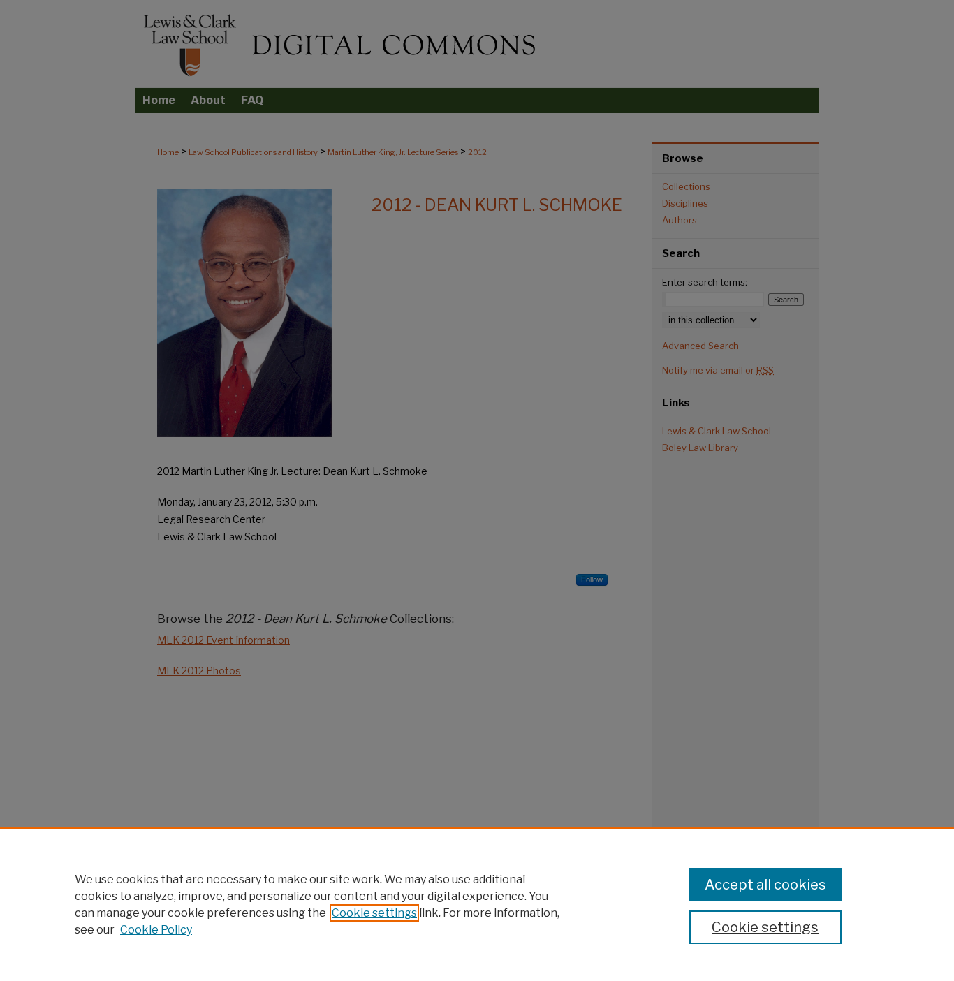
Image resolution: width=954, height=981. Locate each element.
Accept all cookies (765, 884)
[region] (477, 904)
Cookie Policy (156, 929)
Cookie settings (374, 913)
